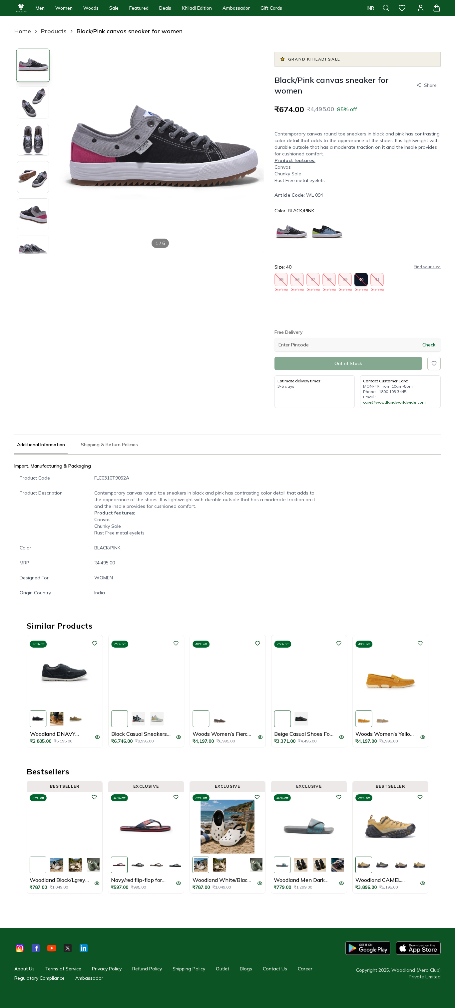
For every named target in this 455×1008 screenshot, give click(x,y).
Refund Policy (147, 969)
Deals (165, 8)
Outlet (222, 969)
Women (64, 8)
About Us (24, 969)
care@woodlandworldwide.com (394, 402)
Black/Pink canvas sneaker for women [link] (130, 31)
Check (428, 345)
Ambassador (236, 8)
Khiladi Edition (197, 8)
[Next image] (253, 149)
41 (377, 281)
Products (54, 31)
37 (313, 281)
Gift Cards (271, 8)
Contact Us (275, 969)
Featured (139, 8)
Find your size (427, 266)
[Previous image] (67, 149)
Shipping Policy (189, 969)
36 (297, 281)
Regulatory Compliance (39, 978)
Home (22, 31)
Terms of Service (63, 969)
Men (40, 8)
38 (329, 281)
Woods (91, 8)
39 (345, 281)
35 (281, 281)
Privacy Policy (107, 969)
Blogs (246, 969)
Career (305, 969)
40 (361, 281)
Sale (114, 8)
